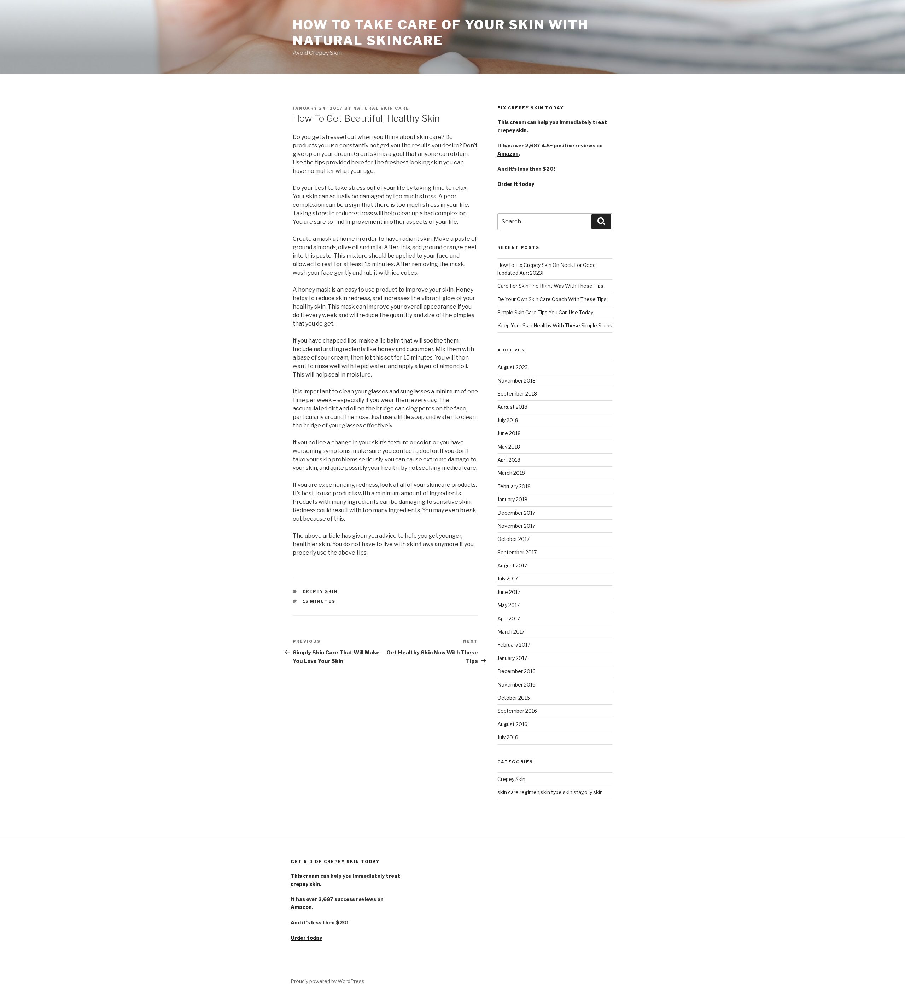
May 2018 (508, 447)
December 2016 (516, 671)
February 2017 (513, 645)
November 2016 (516, 685)
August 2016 (512, 724)
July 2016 (507, 737)
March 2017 (511, 632)
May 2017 (508, 605)
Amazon (508, 154)
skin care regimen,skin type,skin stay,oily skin (550, 792)
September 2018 (517, 394)
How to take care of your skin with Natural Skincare (441, 32)
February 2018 (514, 486)
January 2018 (512, 499)
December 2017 (516, 513)
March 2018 (511, 473)
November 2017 (516, 526)
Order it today (515, 184)
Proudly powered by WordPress (327, 981)
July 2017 (507, 579)
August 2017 (512, 565)
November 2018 (516, 381)
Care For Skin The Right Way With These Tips (550, 286)
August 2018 (512, 407)
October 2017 (513, 539)
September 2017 (517, 552)
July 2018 (507, 420)
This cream (511, 122)
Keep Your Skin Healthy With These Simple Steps (554, 325)
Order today (306, 938)
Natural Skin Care (381, 108)
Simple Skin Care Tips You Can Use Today (545, 312)
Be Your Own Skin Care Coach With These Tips (552, 299)
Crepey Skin (320, 591)
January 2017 (512, 658)
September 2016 (517, 711)
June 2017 (508, 592)
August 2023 (512, 367)
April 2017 (508, 618)
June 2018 (509, 433)
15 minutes (319, 601)
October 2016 (513, 698)
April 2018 (508, 460)
